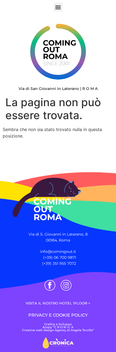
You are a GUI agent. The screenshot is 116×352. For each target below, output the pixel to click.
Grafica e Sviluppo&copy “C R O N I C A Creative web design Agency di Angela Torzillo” (58, 327)
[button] (58, 7)
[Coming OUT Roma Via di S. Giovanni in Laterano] (45, 193)
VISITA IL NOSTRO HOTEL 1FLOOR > (58, 303)
